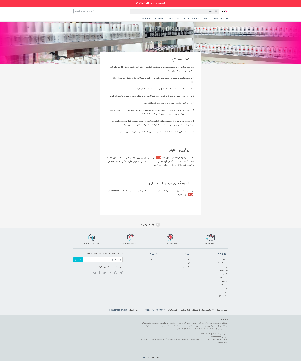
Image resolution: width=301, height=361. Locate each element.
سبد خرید (224, 299)
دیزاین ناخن (223, 270)
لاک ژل (190, 259)
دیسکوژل (189, 263)
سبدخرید (170, 18)
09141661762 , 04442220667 (154, 310)
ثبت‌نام (78, 259)
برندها (179, 18)
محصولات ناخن (222, 263)
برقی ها (225, 259)
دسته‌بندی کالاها (220, 18)
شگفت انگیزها (147, 18)
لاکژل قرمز (153, 263)
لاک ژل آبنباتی (187, 267)
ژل (227, 267)
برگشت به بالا (148, 224)
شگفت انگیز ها (222, 296)
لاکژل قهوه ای (152, 259)
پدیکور (186, 18)
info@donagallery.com (118, 310)
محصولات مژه (223, 285)
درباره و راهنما (159, 18)
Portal (144, 357)
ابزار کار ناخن (196, 18)
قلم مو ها (224, 274)
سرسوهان (224, 281)
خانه (205, 18)
